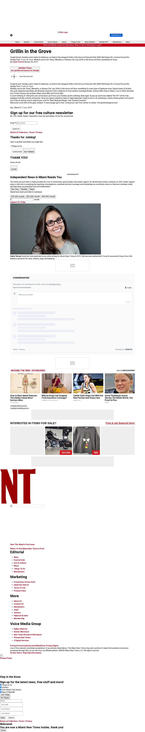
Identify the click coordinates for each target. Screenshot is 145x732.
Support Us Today (17, 202)
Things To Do (75, 42)
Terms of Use (19, 588)
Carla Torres (18, 62)
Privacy (39, 132)
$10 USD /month (17, 196)
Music (64, 42)
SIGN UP (16, 129)
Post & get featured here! (120, 423)
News (17, 42)
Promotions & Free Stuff (24, 582)
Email (13, 123)
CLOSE (14, 169)
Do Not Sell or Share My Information (25, 653)
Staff (16, 610)
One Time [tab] (15, 189)
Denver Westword (21, 632)
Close (3, 730)
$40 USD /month (48, 196)
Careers (17, 613)
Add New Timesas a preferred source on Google (25, 69)
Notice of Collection (18, 132)
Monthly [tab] (24, 189)
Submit (11, 718)
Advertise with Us (21, 585)
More (128, 42)
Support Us (116, 35)
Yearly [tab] (32, 189)
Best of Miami (90, 42)
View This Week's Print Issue (22, 544)
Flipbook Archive (21, 616)
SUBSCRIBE (17, 152)
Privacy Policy (20, 591)
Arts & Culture (53, 42)
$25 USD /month (33, 196)
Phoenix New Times (22, 637)
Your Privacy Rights (50, 646)
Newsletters (117, 42)
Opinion (26, 42)
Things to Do (7, 685)
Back (3, 718)
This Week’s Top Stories (11, 690)
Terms (31, 132)
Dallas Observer (20, 629)
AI (41, 646)
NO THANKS (29, 152)
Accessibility (34, 646)
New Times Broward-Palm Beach (28, 635)
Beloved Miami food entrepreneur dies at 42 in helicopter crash (72, 45)
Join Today (5, 695)
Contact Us (19, 604)
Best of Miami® (8, 692)
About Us (18, 601)
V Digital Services (21, 640)
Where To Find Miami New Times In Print (27, 549)
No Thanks (5, 698)
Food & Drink (38, 42)
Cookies (25, 646)
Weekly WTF (103, 42)
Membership (19, 618)
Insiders (5, 687)
